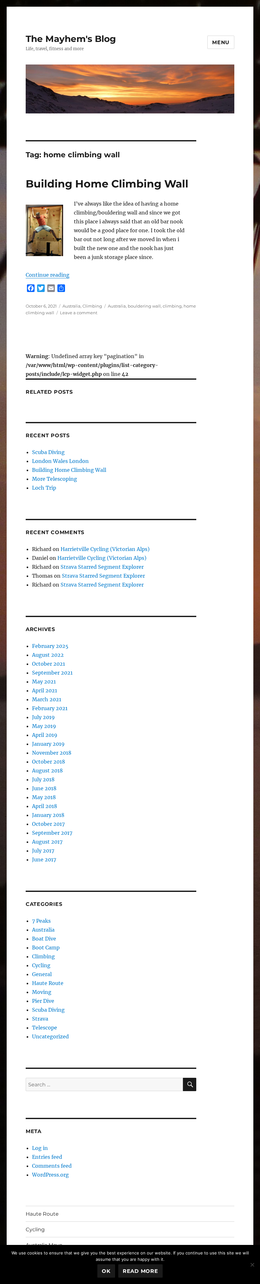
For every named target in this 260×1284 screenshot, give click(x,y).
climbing (172, 306)
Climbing (92, 306)
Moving (41, 992)
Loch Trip (44, 488)
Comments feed (52, 1166)
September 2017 (52, 833)
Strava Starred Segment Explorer (102, 567)
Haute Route (47, 983)
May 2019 (44, 726)
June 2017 (44, 859)
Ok (106, 1271)
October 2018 (48, 761)
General (42, 974)
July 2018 (43, 779)
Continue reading (47, 275)
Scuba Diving (48, 452)
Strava (40, 1019)
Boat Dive (44, 938)
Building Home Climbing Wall (107, 183)
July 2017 (43, 850)
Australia (71, 306)
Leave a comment (78, 312)
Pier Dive (43, 1001)
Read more (140, 1271)
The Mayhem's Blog (71, 38)
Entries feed (47, 1157)
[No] (252, 1264)
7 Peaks (41, 921)
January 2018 (48, 815)
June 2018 (44, 788)
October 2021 (48, 664)
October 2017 (48, 824)
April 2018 (44, 806)
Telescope (44, 1027)
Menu (221, 42)
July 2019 (43, 717)
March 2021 (46, 699)
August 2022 (48, 655)
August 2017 (47, 842)
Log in (40, 1148)
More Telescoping (54, 479)
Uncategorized (50, 1036)
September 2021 (52, 672)
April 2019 (44, 735)
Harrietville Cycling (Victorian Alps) (105, 549)
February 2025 (50, 646)
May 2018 (44, 797)
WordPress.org (50, 1175)
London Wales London (60, 461)
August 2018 (47, 770)
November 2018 (51, 753)
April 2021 (44, 690)
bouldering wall (144, 306)
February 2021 (50, 708)
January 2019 (48, 744)
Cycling (41, 965)
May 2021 (44, 681)
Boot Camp (46, 947)
